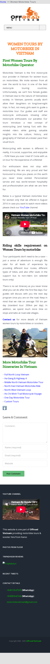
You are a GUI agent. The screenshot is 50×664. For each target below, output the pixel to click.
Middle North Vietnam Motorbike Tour (23, 382)
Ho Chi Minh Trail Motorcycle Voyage (23, 393)
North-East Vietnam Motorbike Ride (22, 386)
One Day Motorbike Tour (17, 397)
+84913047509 (14, 590)
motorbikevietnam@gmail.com (22, 602)
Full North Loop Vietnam (16, 374)
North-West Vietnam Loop (17, 389)
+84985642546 (14, 596)
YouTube (24, 207)
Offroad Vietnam (33, 641)
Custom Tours (11, 401)
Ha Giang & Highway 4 (15, 378)
